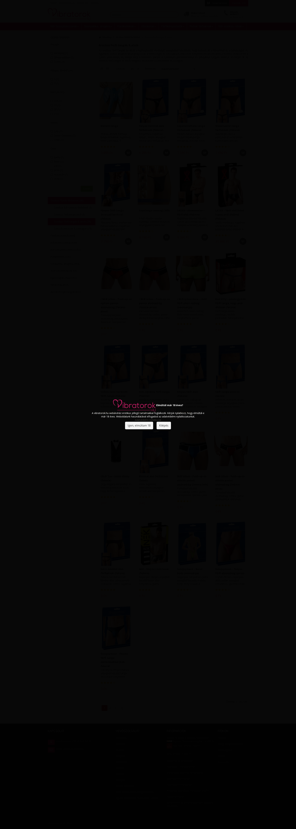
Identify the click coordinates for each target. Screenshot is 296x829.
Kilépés (163, 425)
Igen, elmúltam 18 (139, 425)
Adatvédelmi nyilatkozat (148, 420)
